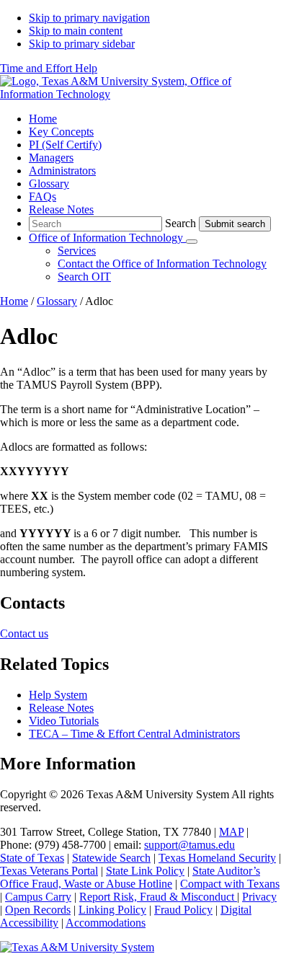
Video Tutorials (64, 721)
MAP (231, 832)
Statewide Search (111, 858)
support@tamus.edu (189, 845)
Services (77, 250)
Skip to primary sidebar (82, 43)
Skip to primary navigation (89, 18)
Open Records (38, 910)
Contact (162, 263)
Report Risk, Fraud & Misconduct (158, 897)
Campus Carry (38, 897)
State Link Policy (145, 871)
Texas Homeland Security (217, 858)
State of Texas (32, 858)
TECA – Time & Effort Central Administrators (134, 734)
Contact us (24, 633)
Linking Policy (112, 910)
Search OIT (84, 276)
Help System (58, 695)
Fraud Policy (183, 910)
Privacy (259, 897)
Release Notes (61, 708)
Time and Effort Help (48, 68)
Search (180, 223)
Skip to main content (75, 31)
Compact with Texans (230, 884)
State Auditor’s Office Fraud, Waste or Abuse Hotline (130, 877)
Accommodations (106, 923)
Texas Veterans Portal (49, 871)
